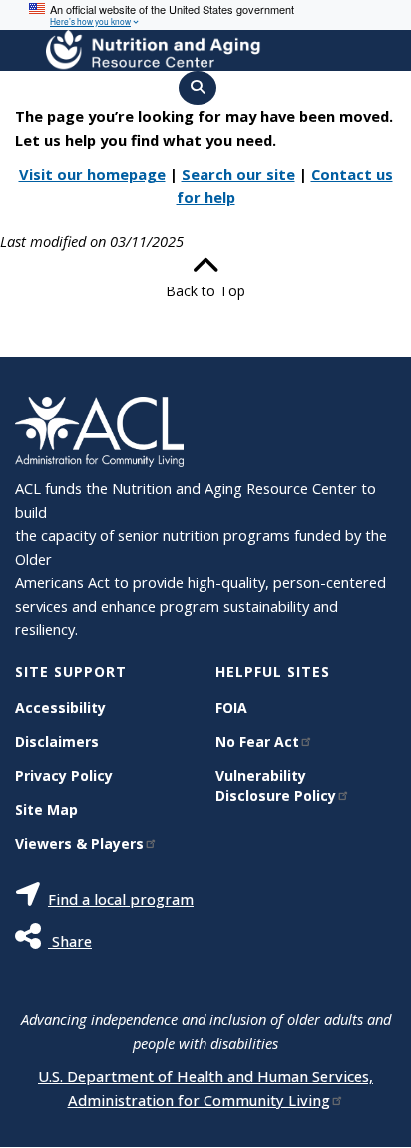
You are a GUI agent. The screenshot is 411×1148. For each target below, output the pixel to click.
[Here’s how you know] (205, 15)
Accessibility (60, 707)
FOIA (231, 707)
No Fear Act (257, 741)
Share (70, 941)
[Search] (197, 88)
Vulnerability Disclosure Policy (275, 785)
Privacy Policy (64, 775)
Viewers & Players (79, 843)
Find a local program (121, 899)
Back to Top (205, 291)
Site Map (46, 809)
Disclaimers (57, 741)
